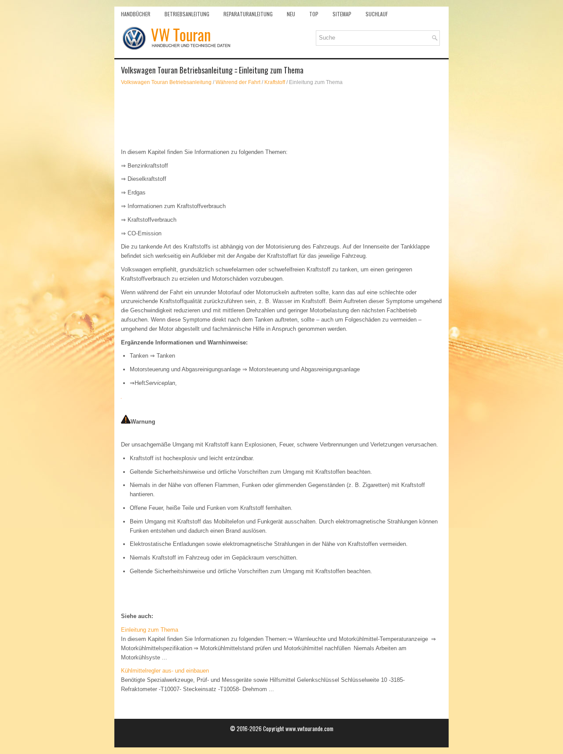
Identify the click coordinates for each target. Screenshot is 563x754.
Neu (291, 14)
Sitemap (342, 14)
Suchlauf (377, 14)
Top (313, 14)
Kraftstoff (274, 82)
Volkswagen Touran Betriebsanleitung (166, 82)
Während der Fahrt (238, 82)
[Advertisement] (281, 117)
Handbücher (135, 14)
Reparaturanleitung (248, 14)
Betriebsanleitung (187, 14)
